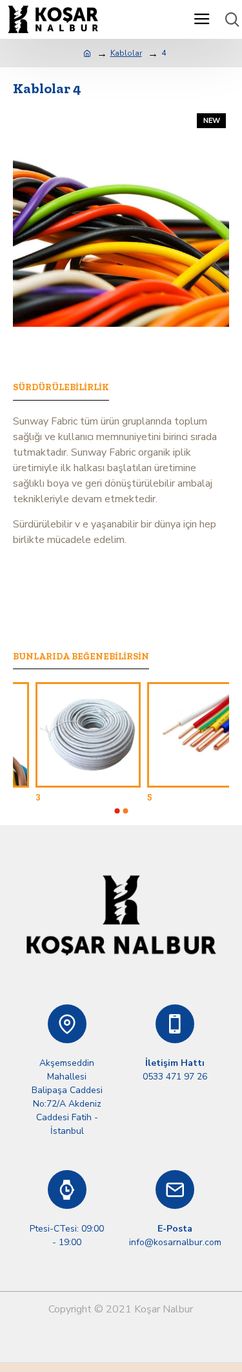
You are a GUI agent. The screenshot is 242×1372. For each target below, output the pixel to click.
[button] (116, 810)
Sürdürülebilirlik (61, 387)
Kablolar (126, 53)
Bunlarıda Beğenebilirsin (81, 656)
